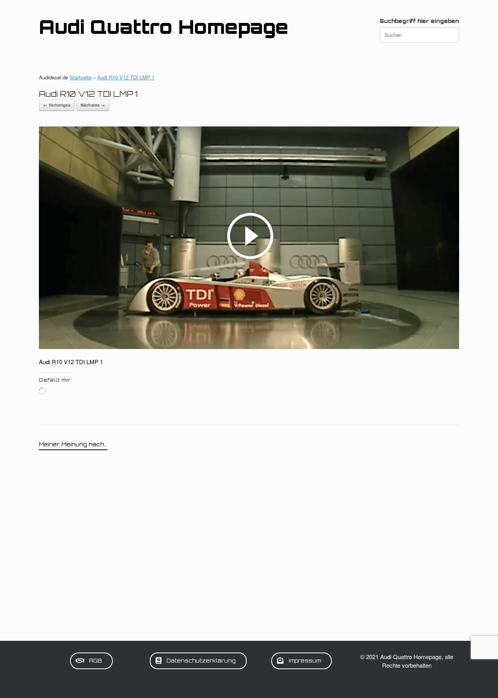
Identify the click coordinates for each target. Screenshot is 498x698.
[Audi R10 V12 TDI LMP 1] (249, 346)
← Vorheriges (56, 105)
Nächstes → (93, 105)
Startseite (80, 77)
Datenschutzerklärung (226, 683)
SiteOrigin (283, 683)
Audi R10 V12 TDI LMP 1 (125, 77)
